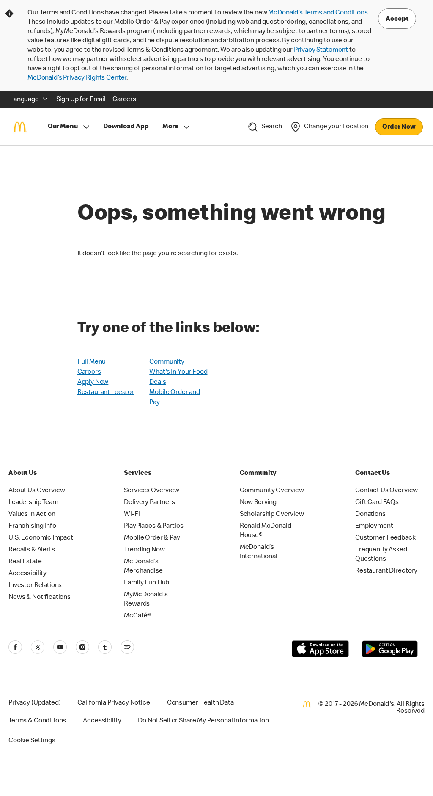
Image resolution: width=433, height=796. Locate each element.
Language (24, 99)
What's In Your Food (178, 372)
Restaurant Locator (105, 392)
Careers (89, 372)
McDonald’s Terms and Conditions (317, 13)
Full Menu (91, 362)
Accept (397, 19)
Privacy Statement (321, 50)
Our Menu (63, 127)
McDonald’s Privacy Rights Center (76, 78)
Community (166, 362)
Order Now (399, 127)
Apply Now (93, 382)
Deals (157, 382)
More (170, 127)
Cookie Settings (31, 741)
